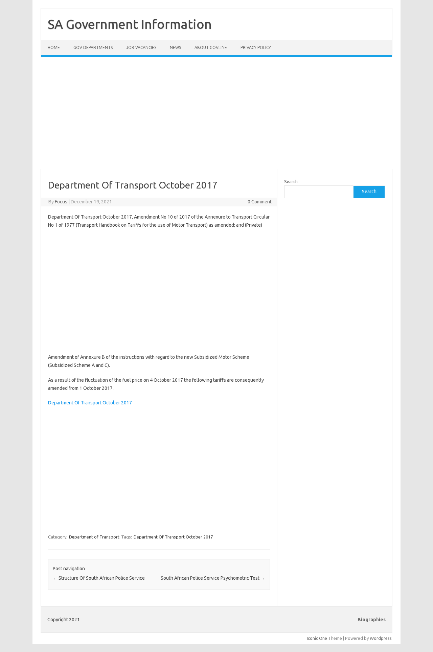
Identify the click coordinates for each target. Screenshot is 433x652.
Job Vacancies (141, 47)
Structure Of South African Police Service (99, 578)
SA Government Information (130, 24)
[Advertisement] (216, 117)
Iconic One (317, 638)
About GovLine (211, 47)
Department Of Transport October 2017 (90, 402)
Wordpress (381, 638)
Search (291, 181)
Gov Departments (93, 47)
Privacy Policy (256, 47)
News (175, 47)
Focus (61, 201)
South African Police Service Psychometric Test (213, 578)
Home (54, 47)
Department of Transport (94, 536)
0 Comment (260, 201)
